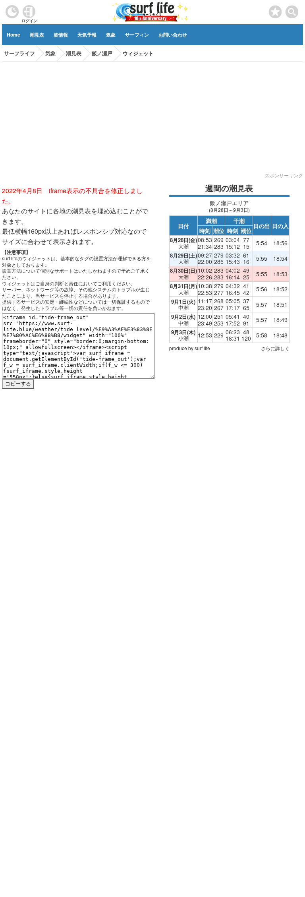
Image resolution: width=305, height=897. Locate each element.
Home (13, 34)
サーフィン (137, 34)
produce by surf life (189, 348)
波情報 (61, 34)
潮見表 (37, 34)
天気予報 (87, 34)
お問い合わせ (172, 34)
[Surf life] (150, 11)
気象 (111, 34)
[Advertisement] (152, 117)
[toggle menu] (292, 10)
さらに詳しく (275, 348)
